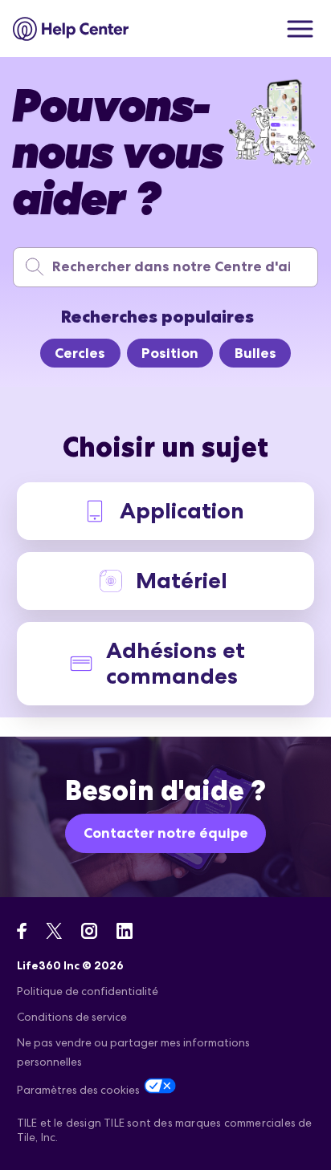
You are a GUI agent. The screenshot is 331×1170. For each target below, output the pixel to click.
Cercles (80, 353)
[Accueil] (71, 29)
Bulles (255, 353)
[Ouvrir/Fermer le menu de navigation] (300, 29)
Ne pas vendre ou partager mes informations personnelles (133, 1052)
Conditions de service (72, 1016)
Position (169, 353)
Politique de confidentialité (87, 991)
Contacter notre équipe (166, 833)
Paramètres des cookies (78, 1089)
